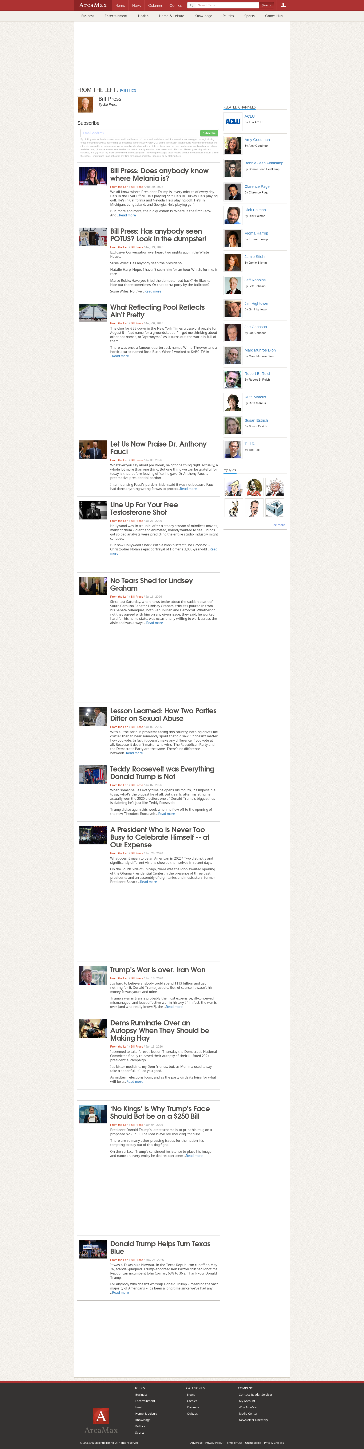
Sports (249, 15)
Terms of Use (233, 1443)
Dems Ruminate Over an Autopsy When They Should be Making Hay (159, 1030)
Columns (193, 1407)
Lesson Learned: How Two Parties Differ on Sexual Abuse (163, 713)
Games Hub (274, 15)
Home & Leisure (171, 15)
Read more (127, 215)
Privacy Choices (274, 1443)
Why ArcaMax (248, 1407)
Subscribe (209, 133)
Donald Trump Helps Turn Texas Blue (160, 1246)
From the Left (119, 186)
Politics (228, 15)
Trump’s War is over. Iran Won (157, 968)
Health (143, 15)
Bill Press (137, 186)
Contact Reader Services (256, 1395)
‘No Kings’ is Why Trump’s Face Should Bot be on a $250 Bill (160, 1111)
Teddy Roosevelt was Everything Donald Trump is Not (162, 772)
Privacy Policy (213, 1443)
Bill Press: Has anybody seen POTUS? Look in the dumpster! (158, 234)
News (191, 1395)
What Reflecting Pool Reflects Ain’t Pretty (157, 310)
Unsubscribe (253, 1443)
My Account (247, 1401)
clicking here (174, 156)
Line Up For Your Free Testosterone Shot (144, 507)
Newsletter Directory (253, 1420)
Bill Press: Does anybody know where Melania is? (159, 173)
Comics (192, 1401)
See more (278, 525)
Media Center (248, 1413)
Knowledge (203, 15)
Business (87, 15)
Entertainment (116, 15)
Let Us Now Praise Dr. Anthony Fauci (158, 447)
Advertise (196, 1443)
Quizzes (192, 1413)
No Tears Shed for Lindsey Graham (151, 583)
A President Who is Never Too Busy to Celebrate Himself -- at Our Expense (159, 836)
